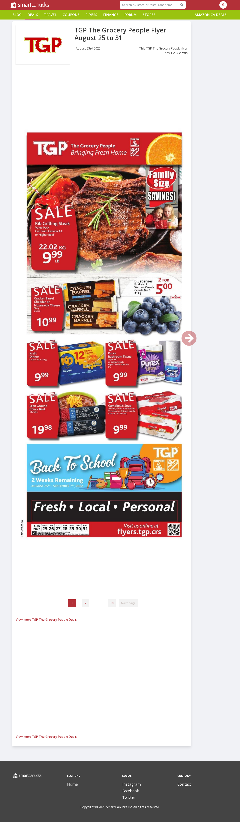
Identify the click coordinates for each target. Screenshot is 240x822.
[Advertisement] (102, 99)
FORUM (130, 14)
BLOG (17, 14)
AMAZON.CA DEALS (210, 14)
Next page (128, 603)
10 (112, 603)
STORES (149, 14)
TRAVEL (50, 14)
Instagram (131, 784)
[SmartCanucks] (11, 5)
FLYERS (91, 14)
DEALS (33, 14)
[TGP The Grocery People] (43, 45)
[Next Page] (189, 338)
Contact (184, 784)
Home (72, 784)
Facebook (130, 790)
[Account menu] (223, 5)
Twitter (128, 797)
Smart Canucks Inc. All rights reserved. (133, 807)
